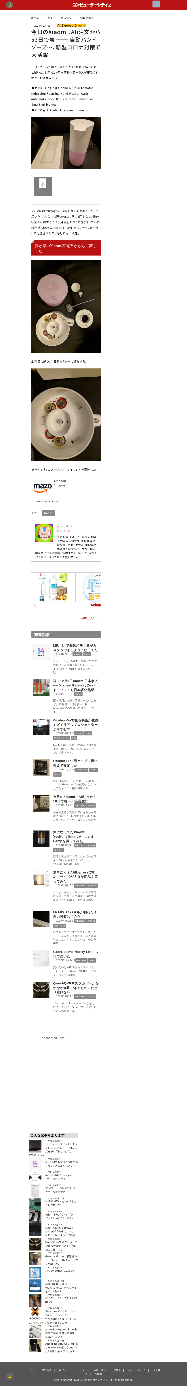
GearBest (81, 960)
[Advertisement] (53, 1063)
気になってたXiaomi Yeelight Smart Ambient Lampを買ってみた (73, 836)
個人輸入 (58, 850)
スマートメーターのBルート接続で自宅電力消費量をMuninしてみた (61, 1333)
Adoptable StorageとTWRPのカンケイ (59, 1177)
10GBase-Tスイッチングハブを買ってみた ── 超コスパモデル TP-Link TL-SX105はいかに (53, 1149)
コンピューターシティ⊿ (94, 1379)
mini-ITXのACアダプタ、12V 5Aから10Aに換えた (60, 1216)
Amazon (60, 481)
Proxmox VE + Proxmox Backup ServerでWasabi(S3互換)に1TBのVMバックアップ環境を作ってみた (53, 1316)
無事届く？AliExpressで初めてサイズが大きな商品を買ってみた (75, 877)
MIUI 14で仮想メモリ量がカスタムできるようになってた (61, 1164)
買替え (57, 774)
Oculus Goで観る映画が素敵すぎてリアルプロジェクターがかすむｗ (76, 724)
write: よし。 (90, 618)
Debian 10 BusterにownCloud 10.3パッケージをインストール (61, 1287)
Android (77, 654)
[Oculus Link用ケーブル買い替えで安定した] (42, 767)
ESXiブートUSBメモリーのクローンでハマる (60, 1190)
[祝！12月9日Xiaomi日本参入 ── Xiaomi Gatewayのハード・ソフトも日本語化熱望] (42, 687)
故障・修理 (59, 925)
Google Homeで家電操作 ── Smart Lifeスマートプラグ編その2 (61, 1260)
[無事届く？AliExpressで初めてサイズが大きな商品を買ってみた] (42, 879)
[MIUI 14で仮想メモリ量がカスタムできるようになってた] (42, 652)
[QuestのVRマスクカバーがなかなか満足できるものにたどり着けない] (42, 990)
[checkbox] (9, 1376)
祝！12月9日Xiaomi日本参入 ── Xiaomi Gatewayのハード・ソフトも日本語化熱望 (75, 685)
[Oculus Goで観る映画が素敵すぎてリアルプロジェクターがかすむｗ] (42, 727)
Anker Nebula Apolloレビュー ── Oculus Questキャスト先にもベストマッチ (61, 1347)
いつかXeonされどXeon (59, 1270)
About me (64, 531)
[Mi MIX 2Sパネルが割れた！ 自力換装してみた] (42, 919)
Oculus (78, 733)
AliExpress (65, 25)
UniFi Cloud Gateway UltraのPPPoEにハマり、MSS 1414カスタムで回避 (60, 1231)
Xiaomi (80, 25)
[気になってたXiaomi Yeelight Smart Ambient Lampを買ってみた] (42, 839)
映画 (74, 738)
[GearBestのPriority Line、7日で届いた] (42, 958)
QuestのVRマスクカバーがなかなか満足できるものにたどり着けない (76, 987)
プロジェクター (61, 738)
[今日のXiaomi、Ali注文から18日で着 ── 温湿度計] (42, 803)
